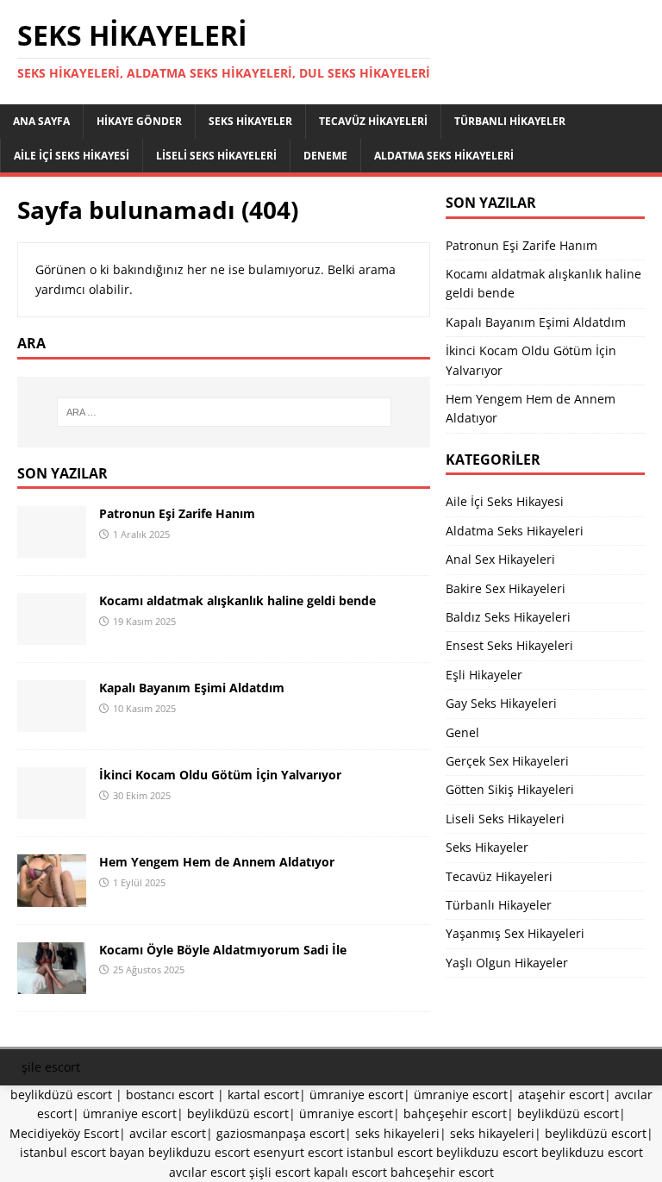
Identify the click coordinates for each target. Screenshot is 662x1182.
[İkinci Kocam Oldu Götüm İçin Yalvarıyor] (51, 809)
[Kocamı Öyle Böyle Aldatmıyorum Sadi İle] (51, 983)
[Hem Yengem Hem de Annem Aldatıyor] (51, 896)
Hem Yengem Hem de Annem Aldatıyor (216, 862)
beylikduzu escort (199, 1152)
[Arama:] (223, 412)
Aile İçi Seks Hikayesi (71, 155)
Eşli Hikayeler (484, 674)
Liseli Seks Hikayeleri (216, 155)
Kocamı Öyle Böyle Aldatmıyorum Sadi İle (223, 949)
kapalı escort (350, 1172)
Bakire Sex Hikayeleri (505, 588)
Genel (462, 732)
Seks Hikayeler (250, 121)
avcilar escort (167, 1133)
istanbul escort (390, 1152)
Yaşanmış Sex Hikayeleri (515, 933)
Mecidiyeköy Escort (64, 1133)
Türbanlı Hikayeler (509, 121)
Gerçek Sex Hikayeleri (507, 761)
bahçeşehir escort (455, 1113)
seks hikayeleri (397, 1133)
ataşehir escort (561, 1094)
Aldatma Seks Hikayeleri (444, 155)
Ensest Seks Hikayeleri (509, 645)
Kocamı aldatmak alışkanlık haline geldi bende (237, 600)
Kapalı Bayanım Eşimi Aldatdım (191, 687)
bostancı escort (170, 1094)
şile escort (51, 1067)
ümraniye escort (356, 1094)
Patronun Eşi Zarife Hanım (177, 513)
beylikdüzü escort (61, 1094)
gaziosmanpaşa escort (280, 1133)
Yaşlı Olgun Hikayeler (507, 962)
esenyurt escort (298, 1152)
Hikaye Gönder (139, 121)
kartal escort (263, 1094)
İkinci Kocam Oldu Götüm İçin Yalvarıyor (220, 774)
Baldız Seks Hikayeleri (508, 617)
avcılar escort (207, 1172)
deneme (325, 155)
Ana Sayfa (41, 121)
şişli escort (279, 1172)
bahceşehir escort (442, 1172)
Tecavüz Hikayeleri (373, 121)
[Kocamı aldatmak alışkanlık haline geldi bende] (51, 635)
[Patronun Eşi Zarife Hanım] (51, 548)
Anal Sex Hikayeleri (500, 559)
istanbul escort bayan (82, 1152)
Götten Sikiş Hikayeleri (510, 789)
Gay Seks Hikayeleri (501, 703)
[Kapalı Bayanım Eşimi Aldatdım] (51, 722)
